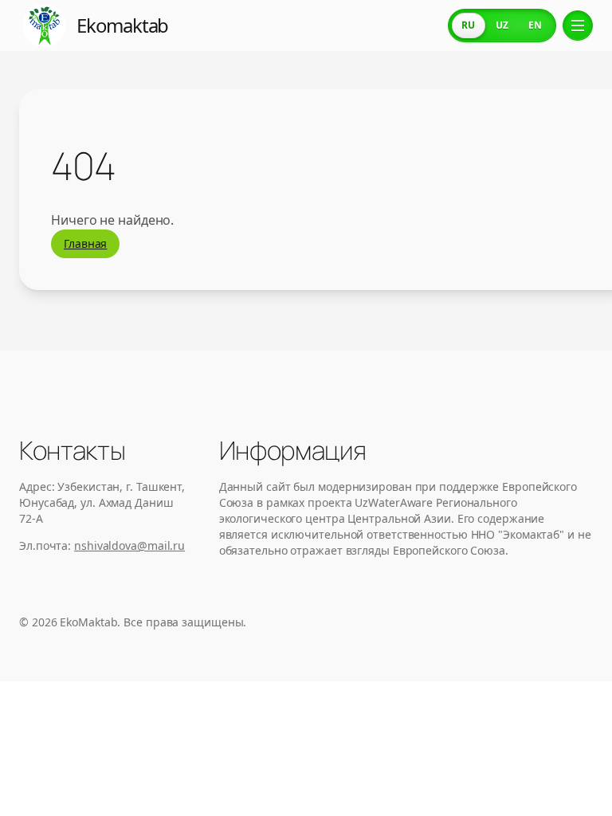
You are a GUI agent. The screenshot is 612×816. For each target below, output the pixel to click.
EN (535, 25)
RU (468, 25)
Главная (85, 243)
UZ (502, 25)
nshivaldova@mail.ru (129, 545)
